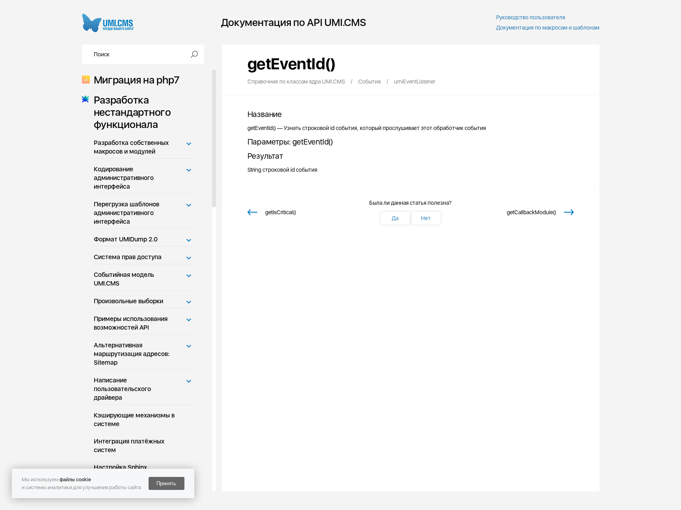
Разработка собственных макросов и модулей (131, 147)
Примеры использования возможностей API (130, 323)
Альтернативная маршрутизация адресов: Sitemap (131, 353)
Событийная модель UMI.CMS (124, 279)
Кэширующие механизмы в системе (134, 420)
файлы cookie (75, 479)
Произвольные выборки (128, 301)
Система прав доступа (128, 257)
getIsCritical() (280, 212)
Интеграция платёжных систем (129, 446)
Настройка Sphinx (120, 467)
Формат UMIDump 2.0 (126, 239)
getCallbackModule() (531, 212)
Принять (166, 483)
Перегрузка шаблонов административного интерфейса (126, 212)
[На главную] (108, 22)
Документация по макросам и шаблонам (547, 27)
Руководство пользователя (530, 17)
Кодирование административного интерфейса (124, 177)
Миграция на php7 (136, 80)
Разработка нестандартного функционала (132, 112)
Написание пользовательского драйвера (122, 388)
